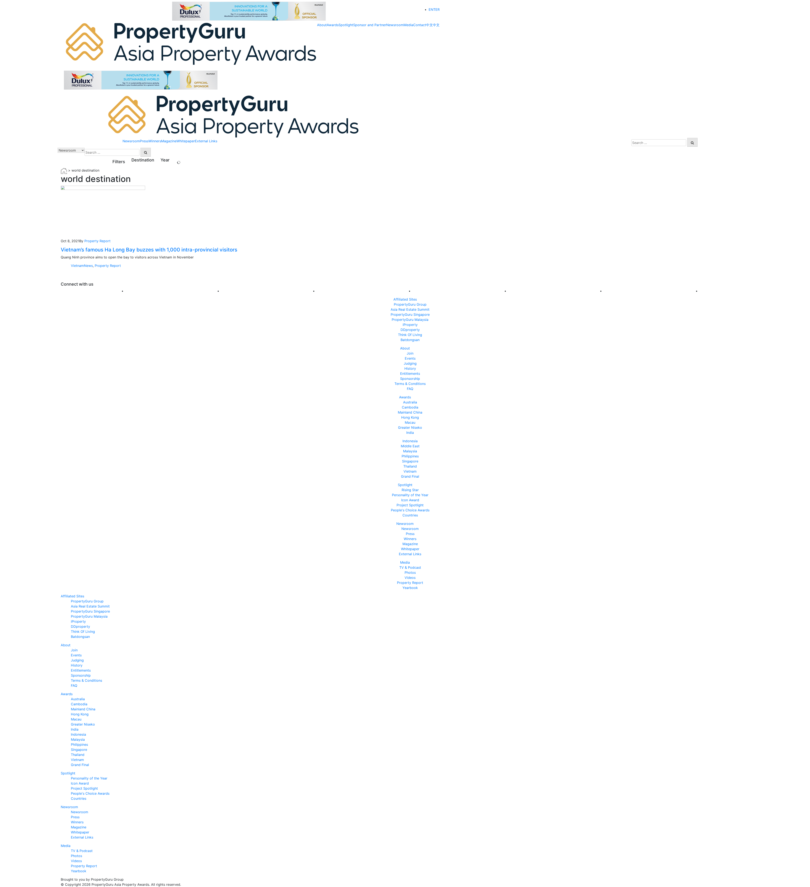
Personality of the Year (410, 495)
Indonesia (410, 441)
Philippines (410, 456)
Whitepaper (186, 141)
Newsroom (395, 25)
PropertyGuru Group (410, 304)
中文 (429, 25)
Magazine (169, 141)
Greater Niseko (410, 427)
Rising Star (410, 490)
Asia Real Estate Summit (410, 309)
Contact (419, 25)
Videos (410, 577)
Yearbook (410, 588)
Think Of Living (410, 335)
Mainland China (410, 412)
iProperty (410, 325)
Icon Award (410, 500)
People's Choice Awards (410, 510)
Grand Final (410, 476)
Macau (410, 422)
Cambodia (410, 407)
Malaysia (410, 451)
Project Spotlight (410, 505)
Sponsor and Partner (369, 25)
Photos (410, 572)
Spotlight (346, 25)
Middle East (410, 446)
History (410, 368)
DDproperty (410, 330)
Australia (410, 402)
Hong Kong (410, 417)
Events (410, 358)
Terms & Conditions (410, 384)
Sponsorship (410, 378)
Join (410, 353)
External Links (206, 141)
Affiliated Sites (405, 299)
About (322, 25)
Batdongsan (410, 340)
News (88, 265)
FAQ (410, 389)
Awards (333, 25)
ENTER (434, 9)
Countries (410, 515)
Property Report (97, 241)
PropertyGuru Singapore (410, 314)
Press (144, 141)
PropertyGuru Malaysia (410, 319)
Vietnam (77, 265)
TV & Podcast (410, 567)
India (410, 432)
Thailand (410, 466)
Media (408, 25)
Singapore (410, 461)
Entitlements (410, 373)
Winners (154, 141)
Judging (410, 363)
